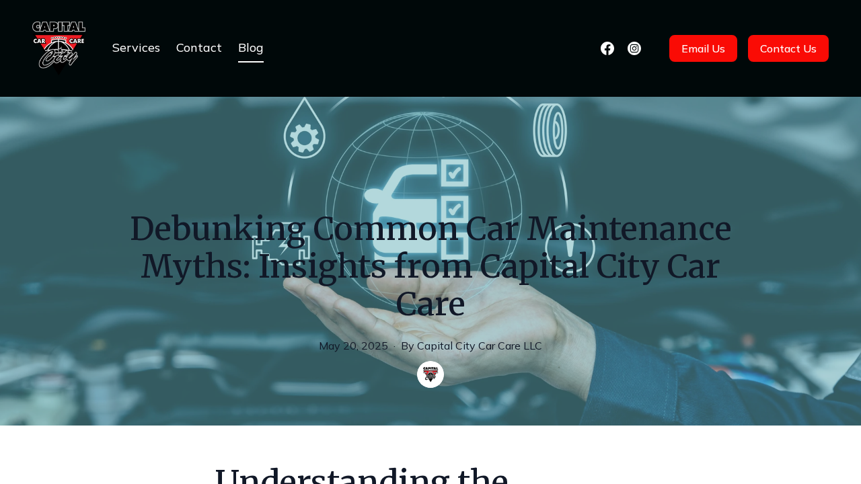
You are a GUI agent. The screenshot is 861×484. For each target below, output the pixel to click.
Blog (251, 47)
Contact (199, 47)
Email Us (703, 48)
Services (136, 47)
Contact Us (788, 48)
